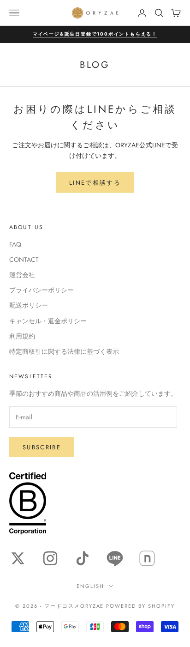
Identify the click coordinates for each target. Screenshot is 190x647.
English (90, 586)
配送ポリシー (28, 305)
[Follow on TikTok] (82, 558)
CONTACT (24, 259)
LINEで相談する (95, 182)
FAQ (15, 244)
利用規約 (22, 336)
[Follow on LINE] (115, 558)
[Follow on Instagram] (50, 558)
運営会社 (22, 274)
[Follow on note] (147, 558)
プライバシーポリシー (41, 290)
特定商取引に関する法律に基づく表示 (64, 351)
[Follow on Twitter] (18, 558)
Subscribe (42, 447)
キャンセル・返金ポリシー (48, 321)
